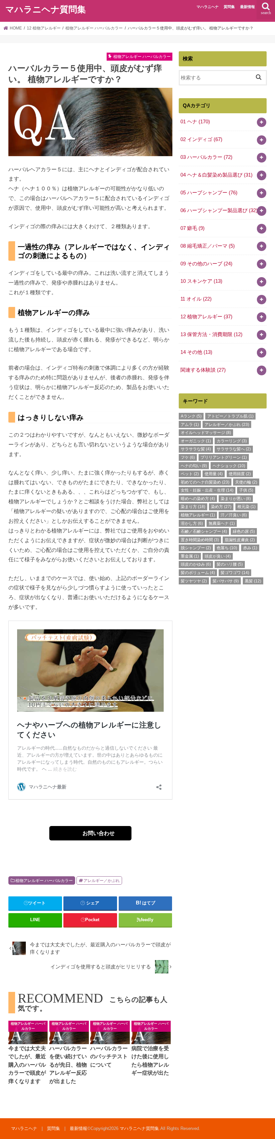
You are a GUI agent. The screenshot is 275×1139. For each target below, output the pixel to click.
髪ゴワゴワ (235, 572)
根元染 (246, 506)
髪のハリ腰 (230, 564)
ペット (190, 473)
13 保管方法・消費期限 (211, 334)
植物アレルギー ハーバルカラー (44, 880)
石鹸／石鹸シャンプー (204, 531)
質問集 (229, 7)
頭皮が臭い (218, 556)
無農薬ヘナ (222, 523)
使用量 (214, 473)
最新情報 (247, 7)
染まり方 (193, 506)
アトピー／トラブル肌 (230, 416)
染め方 (221, 506)
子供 (246, 490)
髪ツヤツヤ (194, 581)
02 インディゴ (201, 139)
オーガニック (196, 441)
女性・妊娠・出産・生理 (207, 490)
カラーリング (232, 441)
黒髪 (253, 581)
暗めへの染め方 (198, 498)
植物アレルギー (198, 515)
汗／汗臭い (234, 515)
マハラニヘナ (208, 7)
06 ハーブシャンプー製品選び (219, 210)
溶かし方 (192, 523)
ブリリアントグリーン (224, 457)
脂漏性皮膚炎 (240, 539)
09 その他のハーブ (206, 263)
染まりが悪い (236, 498)
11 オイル (196, 299)
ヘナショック (229, 465)
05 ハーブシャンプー (208, 192)
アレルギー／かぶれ (102, 880)
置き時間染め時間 (200, 539)
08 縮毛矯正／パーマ (207, 246)
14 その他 (196, 352)
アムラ (190, 424)
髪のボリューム (198, 572)
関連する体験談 (203, 370)
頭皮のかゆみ (196, 564)
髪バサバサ (226, 581)
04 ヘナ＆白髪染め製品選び (216, 175)
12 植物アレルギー (206, 316)
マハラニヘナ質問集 (45, 9)
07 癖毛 (192, 228)
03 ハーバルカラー (206, 157)
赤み (250, 548)
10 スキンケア (201, 281)
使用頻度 (240, 473)
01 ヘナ (195, 121)
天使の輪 (246, 482)
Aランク (191, 416)
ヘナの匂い (194, 465)
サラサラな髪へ (234, 449)
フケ (188, 457)
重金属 (190, 556)
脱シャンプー (196, 548)
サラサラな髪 (196, 449)
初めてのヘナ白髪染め (205, 482)
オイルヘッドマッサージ (206, 432)
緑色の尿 (244, 531)
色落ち (227, 548)
